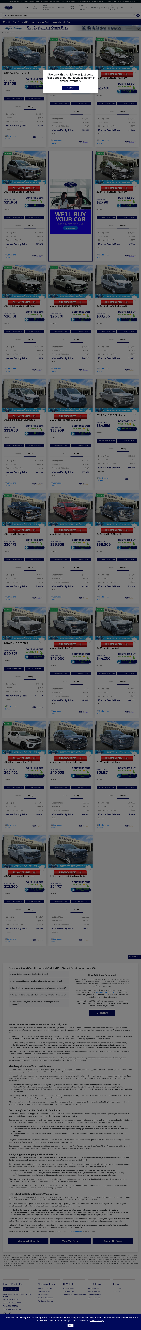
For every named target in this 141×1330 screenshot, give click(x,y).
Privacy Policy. (97, 1320)
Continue (70, 88)
